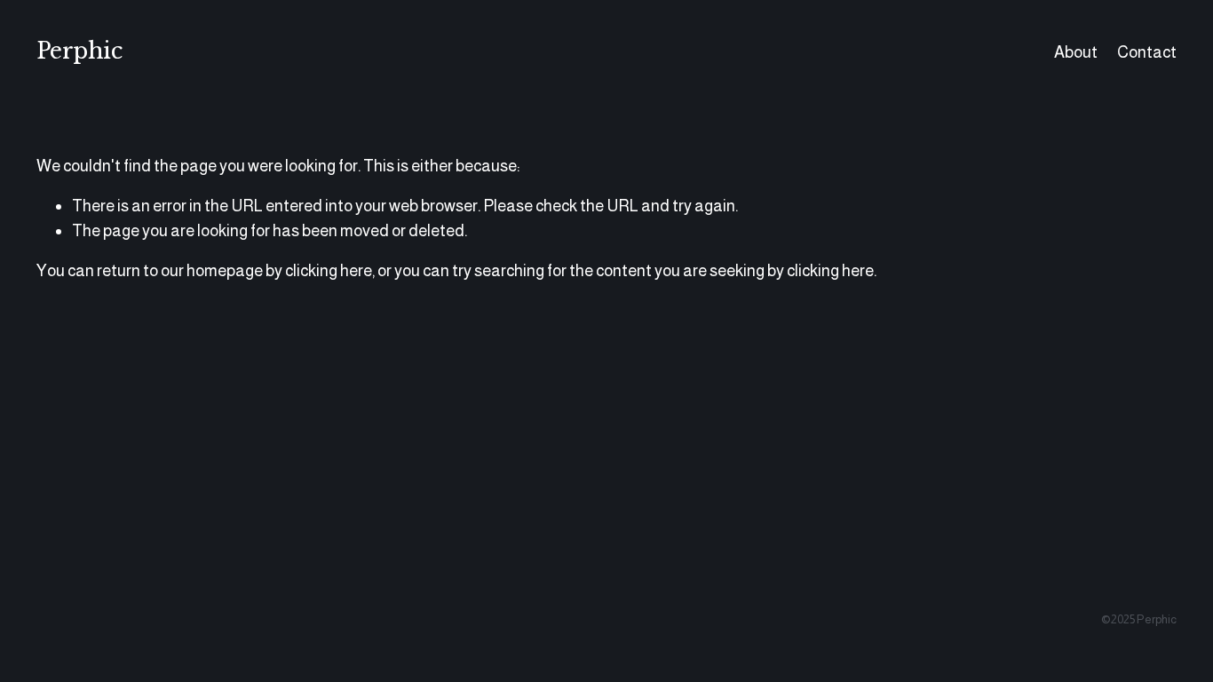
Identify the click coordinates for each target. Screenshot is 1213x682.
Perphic (79, 51)
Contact (1147, 52)
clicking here (328, 270)
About (1076, 52)
